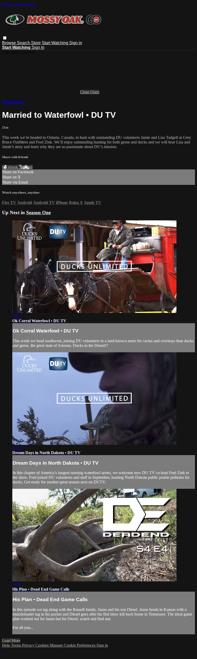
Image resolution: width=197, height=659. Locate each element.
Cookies (42, 645)
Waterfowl (13, 102)
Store (36, 43)
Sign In (38, 47)
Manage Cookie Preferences (73, 645)
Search (24, 43)
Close (85, 92)
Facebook (10, 167)
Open (94, 92)
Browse (9, 43)
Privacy (28, 645)
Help (6, 645)
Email (28, 167)
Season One (38, 212)
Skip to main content (18, 4)
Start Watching (55, 43)
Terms (16, 645)
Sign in (75, 43)
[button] (4, 38)
